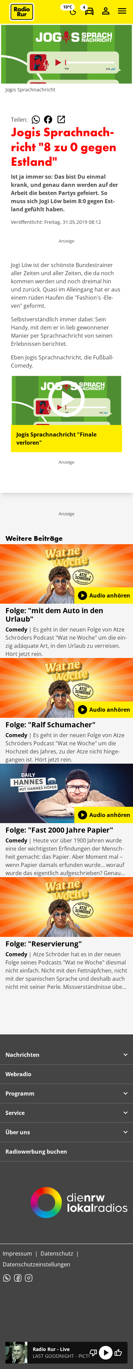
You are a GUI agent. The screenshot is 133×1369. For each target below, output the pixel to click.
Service (15, 1113)
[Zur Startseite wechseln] (21, 11)
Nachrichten (22, 1055)
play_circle (106, 1353)
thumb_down (93, 1353)
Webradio (18, 1074)
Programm (19, 1093)
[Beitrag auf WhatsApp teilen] (36, 119)
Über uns (17, 1132)
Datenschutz (57, 1253)
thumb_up (118, 1353)
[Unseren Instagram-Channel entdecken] (29, 1278)
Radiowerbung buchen (36, 1151)
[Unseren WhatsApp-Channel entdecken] (7, 1278)
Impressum (17, 1253)
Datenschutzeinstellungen (36, 1264)
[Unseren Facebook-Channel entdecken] (18, 1278)
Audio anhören (103, 595)
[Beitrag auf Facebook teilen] (48, 119)
